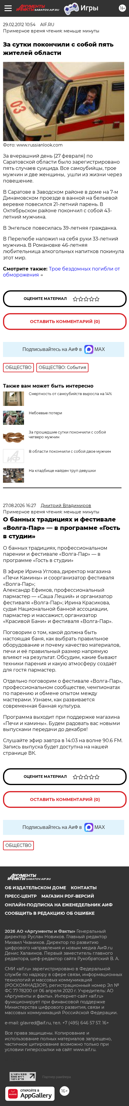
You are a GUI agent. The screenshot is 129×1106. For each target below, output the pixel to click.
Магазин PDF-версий (67, 896)
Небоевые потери (45, 413)
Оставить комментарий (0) (65, 321)
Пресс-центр (21, 896)
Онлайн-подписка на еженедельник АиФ (58, 905)
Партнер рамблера (56, 1077)
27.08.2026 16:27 (19, 505)
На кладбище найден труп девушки (62, 470)
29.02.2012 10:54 (19, 24)
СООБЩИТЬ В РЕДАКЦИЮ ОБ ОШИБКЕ (49, 913)
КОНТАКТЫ (84, 887)
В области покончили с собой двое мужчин (70, 451)
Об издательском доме (35, 887)
